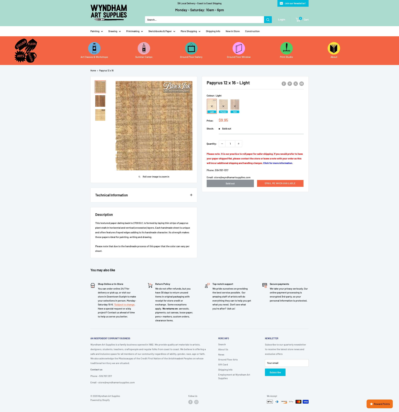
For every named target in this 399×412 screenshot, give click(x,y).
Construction (252, 31)
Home (93, 70)
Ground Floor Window (239, 56)
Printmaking (132, 31)
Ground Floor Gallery (191, 56)
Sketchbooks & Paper (160, 31)
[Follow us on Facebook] (190, 402)
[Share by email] (301, 83)
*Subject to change (124, 304)
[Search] (268, 19)
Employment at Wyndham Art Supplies (234, 376)
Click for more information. (278, 163)
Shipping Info (213, 31)
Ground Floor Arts (228, 359)
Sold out (230, 183)
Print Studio (286, 56)
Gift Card (223, 364)
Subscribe (275, 372)
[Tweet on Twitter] (295, 83)
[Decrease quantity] (222, 143)
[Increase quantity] (238, 143)
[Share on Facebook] (284, 83)
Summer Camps (143, 56)
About (334, 56)
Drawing (112, 31)
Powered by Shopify (100, 400)
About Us (223, 349)
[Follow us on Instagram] (196, 402)
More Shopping (189, 31)
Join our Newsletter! (295, 3)
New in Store (233, 31)
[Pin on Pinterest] (290, 83)
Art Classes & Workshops (94, 56)
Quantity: (212, 143)
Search (222, 344)
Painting (94, 31)
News (221, 354)
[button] (280, 183)
